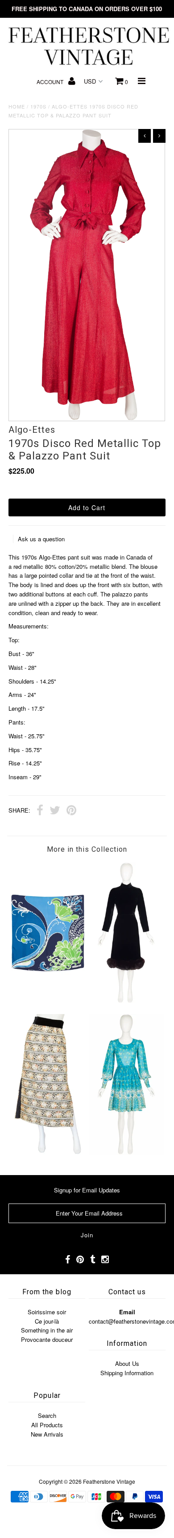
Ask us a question (41, 539)
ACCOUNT (51, 81)
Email (127, 1312)
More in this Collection (87, 849)
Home (16, 106)
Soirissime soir (47, 1312)
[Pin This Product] (71, 811)
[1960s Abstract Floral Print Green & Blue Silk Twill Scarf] (47, 1000)
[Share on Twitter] (55, 811)
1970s (38, 106)
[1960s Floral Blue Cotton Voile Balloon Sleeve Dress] (126, 1152)
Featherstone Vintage (109, 1481)
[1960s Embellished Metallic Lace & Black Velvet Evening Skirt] (47, 1152)
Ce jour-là (47, 1321)
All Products (47, 1425)
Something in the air (47, 1330)
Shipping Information (126, 1373)
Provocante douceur (47, 1339)
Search (47, 1415)
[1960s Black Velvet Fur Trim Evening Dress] (126, 1000)
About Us (127, 1363)
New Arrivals (47, 1434)
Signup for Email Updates (87, 1190)
